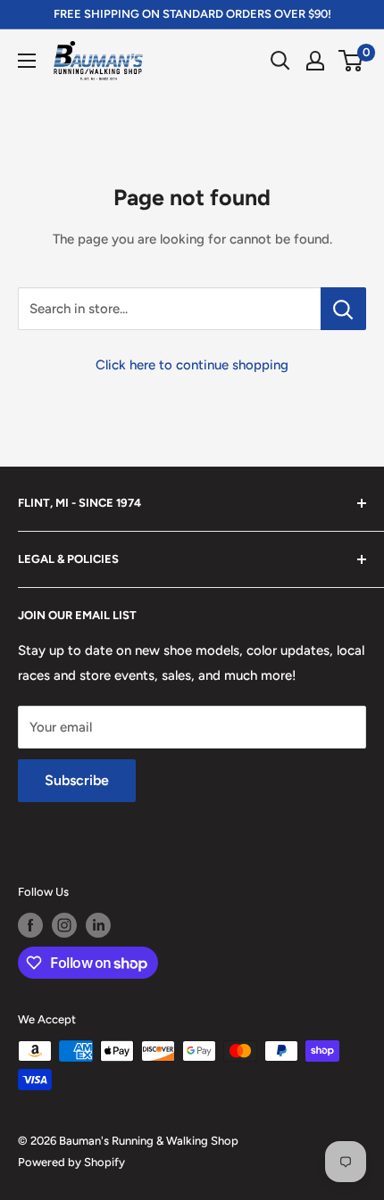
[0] (351, 60)
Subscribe (77, 780)
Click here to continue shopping (192, 365)
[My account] (315, 60)
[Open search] (280, 60)
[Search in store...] (343, 308)
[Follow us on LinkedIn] (98, 925)
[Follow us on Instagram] (64, 925)
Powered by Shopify (71, 1162)
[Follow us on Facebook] (30, 925)
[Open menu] (27, 61)
